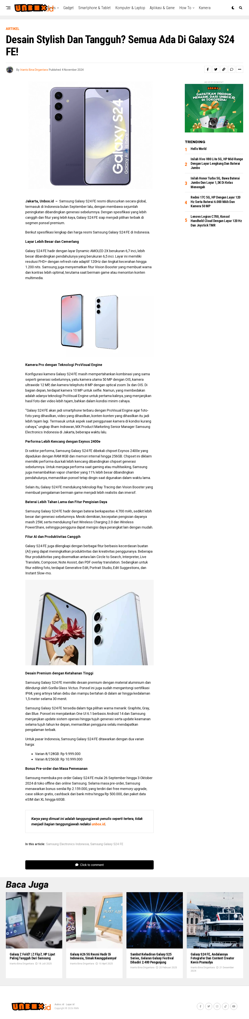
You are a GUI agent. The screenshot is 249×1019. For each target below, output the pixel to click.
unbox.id (98, 824)
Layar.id (70, 1004)
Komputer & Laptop (130, 7)
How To (185, 7)
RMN (76, 1008)
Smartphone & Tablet (94, 7)
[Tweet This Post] (215, 69)
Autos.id (59, 1004)
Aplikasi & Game (162, 7)
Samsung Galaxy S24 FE (106, 844)
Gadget (68, 7)
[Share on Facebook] (207, 69)
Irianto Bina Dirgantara (34, 69)
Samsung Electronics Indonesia (67, 844)
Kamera (204, 7)
